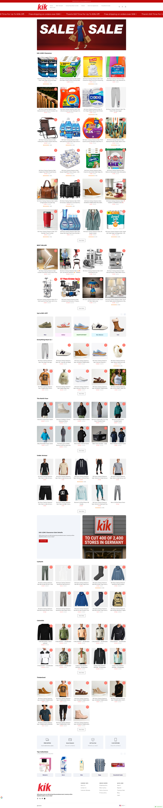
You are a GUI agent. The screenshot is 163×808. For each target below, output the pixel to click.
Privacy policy (103, 792)
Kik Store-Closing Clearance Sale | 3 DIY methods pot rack (93, 271)
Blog (118, 792)
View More (81, 240)
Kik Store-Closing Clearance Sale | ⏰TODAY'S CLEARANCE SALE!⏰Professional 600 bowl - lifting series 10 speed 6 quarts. (115, 201)
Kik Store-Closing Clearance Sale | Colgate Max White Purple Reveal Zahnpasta (47, 171)
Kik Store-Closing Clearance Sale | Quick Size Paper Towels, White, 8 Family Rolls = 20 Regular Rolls (70, 79)
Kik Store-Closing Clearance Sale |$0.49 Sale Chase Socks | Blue (99, 609)
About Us (83, 785)
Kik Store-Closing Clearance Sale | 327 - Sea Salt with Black (63, 361)
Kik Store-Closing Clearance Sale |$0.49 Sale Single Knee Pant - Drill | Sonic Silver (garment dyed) (81, 583)
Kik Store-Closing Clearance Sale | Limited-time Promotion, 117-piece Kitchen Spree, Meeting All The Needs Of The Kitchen (70, 300)
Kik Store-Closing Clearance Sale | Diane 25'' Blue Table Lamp (93, 300)
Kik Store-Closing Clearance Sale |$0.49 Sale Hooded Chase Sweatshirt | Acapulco (81, 609)
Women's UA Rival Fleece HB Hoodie (81, 503)
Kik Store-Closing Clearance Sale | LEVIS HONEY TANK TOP (118, 387)
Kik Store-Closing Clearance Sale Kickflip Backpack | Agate (118, 609)
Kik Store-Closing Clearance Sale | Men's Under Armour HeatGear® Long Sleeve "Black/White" (45, 477)
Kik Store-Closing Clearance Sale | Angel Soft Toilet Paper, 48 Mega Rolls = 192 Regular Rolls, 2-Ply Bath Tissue (116, 232)
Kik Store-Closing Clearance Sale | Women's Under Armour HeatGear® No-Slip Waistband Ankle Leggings (99, 477)
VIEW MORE (43, 540)
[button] (121, 314)
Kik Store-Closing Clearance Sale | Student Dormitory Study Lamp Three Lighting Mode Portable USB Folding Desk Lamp (47, 271)
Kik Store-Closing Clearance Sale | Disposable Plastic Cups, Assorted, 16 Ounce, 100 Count (115, 79)
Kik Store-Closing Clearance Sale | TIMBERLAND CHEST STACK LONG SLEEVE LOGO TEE (118, 699)
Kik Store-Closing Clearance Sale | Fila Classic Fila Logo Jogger (115, 110)
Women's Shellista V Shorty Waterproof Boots (63, 420)
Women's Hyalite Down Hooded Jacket (118, 420)
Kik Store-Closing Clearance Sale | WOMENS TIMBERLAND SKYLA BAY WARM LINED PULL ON (93, 201)
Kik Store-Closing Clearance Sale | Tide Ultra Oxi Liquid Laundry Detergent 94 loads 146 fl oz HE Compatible (70, 110)
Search (119, 785)
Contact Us (83, 787)
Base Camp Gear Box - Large (100, 443)
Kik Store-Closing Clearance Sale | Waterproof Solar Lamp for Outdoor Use (47, 110)
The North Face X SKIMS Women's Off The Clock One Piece (63, 444)
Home (51, 5)
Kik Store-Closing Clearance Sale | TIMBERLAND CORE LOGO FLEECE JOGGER (63, 723)
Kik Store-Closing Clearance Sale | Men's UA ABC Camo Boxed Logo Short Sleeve (63, 503)
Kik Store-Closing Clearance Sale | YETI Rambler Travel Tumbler (47, 232)
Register (119, 787)
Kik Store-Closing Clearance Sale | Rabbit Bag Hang (63, 387)
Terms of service (103, 790)
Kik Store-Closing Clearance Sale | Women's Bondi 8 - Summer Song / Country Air (100, 361)
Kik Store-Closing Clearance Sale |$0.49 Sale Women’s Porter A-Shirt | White (63, 583)
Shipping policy (103, 785)
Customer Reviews (85, 790)
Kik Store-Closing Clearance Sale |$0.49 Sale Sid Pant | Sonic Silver (45, 609)
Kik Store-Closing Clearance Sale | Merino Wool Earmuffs (118, 361)
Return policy (102, 787)
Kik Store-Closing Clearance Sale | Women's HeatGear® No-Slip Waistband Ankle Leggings (100, 503)
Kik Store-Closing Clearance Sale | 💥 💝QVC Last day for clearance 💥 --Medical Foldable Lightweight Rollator (70, 271)
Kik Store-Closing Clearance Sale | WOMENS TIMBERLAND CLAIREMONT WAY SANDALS (99, 387)
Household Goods (105, 5)
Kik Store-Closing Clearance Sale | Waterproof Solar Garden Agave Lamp (115, 140)
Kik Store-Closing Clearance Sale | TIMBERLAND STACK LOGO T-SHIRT (45, 387)
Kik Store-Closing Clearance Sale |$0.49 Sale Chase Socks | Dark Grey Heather (99, 583)
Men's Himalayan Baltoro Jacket (81, 419)
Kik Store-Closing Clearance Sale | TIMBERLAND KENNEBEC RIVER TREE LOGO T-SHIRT (45, 723)
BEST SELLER (59, 5)
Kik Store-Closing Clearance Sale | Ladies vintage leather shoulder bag (47, 201)
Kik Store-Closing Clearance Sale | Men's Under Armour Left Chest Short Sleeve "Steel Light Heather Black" (118, 477)
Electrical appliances (93, 5)
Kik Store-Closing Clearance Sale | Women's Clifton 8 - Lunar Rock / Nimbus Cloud (81, 387)
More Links (52, 7)
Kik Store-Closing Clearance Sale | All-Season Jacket (92, 232)
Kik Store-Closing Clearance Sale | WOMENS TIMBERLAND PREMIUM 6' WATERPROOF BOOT (81, 723)
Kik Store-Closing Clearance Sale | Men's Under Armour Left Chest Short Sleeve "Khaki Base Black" (63, 477)
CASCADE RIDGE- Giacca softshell (45, 642)
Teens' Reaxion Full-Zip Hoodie (118, 443)
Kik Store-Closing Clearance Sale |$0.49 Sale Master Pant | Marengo (63, 609)
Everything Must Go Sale (72, 5)
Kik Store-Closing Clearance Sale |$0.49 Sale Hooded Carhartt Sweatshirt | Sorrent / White (118, 583)
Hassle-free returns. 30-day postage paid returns (81, 1)
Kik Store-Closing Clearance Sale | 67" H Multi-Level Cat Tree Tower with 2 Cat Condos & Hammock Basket (47, 300)
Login (118, 795)
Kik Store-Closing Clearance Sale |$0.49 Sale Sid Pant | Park (45, 583)
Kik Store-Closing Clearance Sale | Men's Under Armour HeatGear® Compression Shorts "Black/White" (45, 503)
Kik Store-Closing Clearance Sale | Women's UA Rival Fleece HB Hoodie (81, 477)
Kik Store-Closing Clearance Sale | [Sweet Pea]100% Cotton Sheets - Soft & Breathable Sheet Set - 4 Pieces (70, 171)
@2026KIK (39, 805)
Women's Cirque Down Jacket (45, 419)
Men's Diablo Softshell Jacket (81, 443)
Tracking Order (121, 790)
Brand (83, 5)
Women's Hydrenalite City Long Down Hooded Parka (100, 420)
